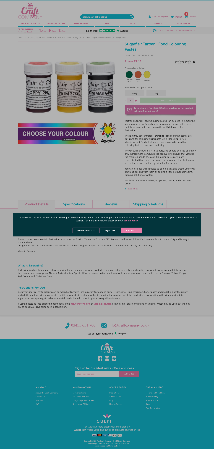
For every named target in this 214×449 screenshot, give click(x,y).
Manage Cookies (86, 230)
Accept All (131, 230)
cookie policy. (131, 220)
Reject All (110, 230)
